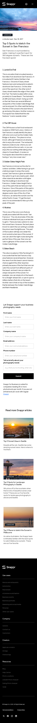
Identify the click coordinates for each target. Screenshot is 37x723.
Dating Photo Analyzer (9, 683)
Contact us (6, 629)
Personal (5, 608)
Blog (3, 669)
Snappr (6, 394)
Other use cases (8, 612)
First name (7, 313)
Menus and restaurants (10, 582)
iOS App (5, 651)
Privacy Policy (21, 709)
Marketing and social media (11, 604)
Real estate (6, 590)
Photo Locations (8, 676)
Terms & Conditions (7, 709)
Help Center (6, 672)
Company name (9, 331)
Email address (8, 341)
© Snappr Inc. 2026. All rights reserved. (13, 704)
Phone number (9, 351)
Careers (5, 626)
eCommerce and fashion (10, 593)
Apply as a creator (8, 647)
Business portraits (8, 601)
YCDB (4, 687)
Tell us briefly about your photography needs (13, 361)
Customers (6, 633)
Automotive (6, 586)
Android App (6, 655)
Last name (7, 322)
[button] (26, 4)
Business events (8, 597)
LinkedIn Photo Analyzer (10, 680)
